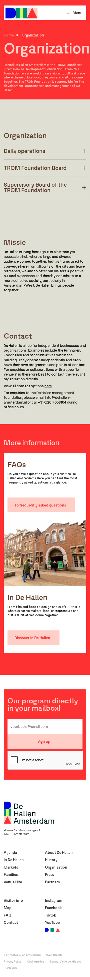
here (48, 386)
